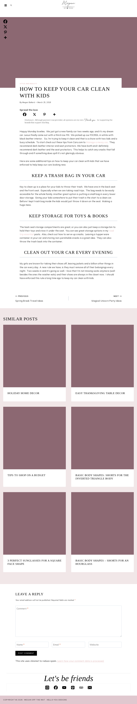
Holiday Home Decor (23, 393)
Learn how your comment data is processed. (80, 661)
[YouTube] (64, 688)
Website (94, 644)
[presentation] (34, 356)
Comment (22, 608)
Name (21, 644)
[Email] (90, 688)
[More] (54, 114)
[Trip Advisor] (81, 688)
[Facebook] (24, 114)
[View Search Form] (11, 5)
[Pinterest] (44, 114)
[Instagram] (47, 688)
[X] (34, 114)
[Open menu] (5, 5)
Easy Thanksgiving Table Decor (100, 393)
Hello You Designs (57, 700)
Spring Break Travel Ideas (29, 298)
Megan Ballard (28, 102)
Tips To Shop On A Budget (26, 475)
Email (57, 644)
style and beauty (28, 84)
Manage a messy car (97, 142)
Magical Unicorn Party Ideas (107, 298)
